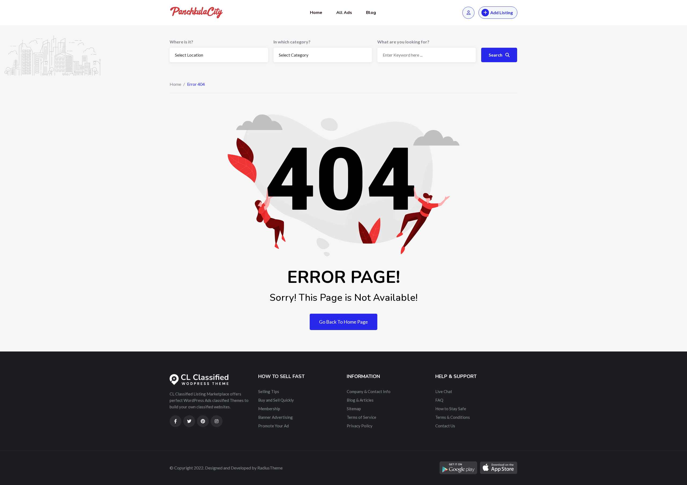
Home (316, 13)
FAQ (439, 400)
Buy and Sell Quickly (276, 400)
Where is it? (181, 41)
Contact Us (445, 425)
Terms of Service (361, 417)
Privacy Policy (359, 425)
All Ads (344, 13)
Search (496, 54)
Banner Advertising (275, 417)
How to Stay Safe (450, 408)
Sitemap (354, 408)
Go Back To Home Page (343, 322)
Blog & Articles (360, 400)
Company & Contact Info (368, 391)
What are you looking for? (403, 41)
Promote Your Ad (273, 425)
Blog (371, 13)
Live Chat (443, 391)
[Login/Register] (468, 13)
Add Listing (501, 12)
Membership (269, 408)
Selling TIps (268, 391)
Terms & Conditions (452, 417)
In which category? (291, 41)
